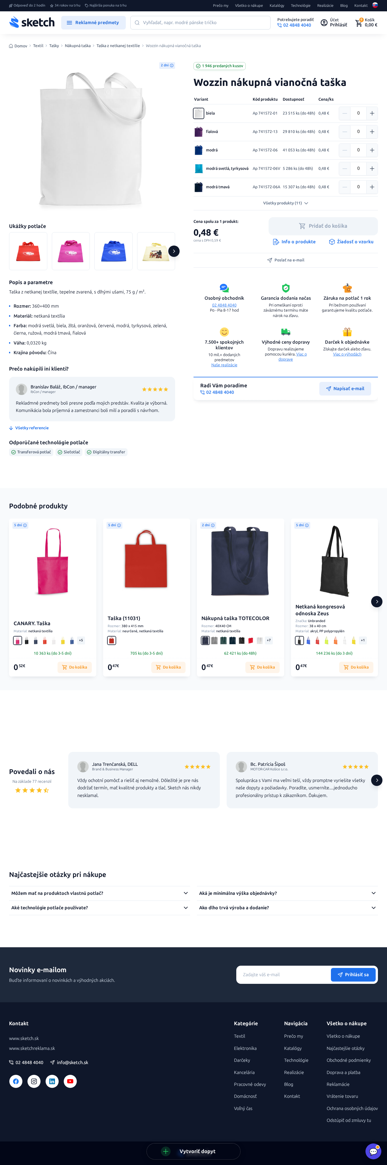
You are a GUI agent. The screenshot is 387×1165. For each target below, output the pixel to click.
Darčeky (242, 1060)
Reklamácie (338, 1084)
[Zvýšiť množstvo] (372, 113)
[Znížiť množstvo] (344, 113)
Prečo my (220, 6)
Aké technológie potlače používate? (49, 907)
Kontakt (361, 6)
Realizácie (325, 6)
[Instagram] (34, 1081)
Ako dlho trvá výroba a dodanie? (234, 907)
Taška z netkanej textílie (118, 46)
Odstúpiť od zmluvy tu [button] (349, 1120)
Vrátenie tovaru (342, 1096)
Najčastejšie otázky (346, 1048)
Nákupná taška (78, 46)
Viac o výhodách (347, 354)
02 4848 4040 (224, 305)
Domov (20, 46)
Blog (344, 6)
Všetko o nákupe (249, 6)
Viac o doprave (292, 357)
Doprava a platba (343, 1072)
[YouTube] (70, 1081)
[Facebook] (16, 1081)
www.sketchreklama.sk (32, 1048)
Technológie (301, 6)
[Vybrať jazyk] (375, 5)
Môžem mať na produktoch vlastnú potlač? (57, 893)
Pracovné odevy (250, 1084)
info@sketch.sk (72, 1062)
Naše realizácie (224, 365)
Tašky (54, 46)
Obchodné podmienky (349, 1060)
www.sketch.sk (24, 1038)
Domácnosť (245, 1096)
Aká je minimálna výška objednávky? (238, 893)
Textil (38, 46)
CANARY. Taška (32, 623)
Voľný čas (243, 1108)
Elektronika (245, 1048)
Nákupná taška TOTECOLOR (235, 618)
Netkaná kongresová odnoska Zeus (320, 610)
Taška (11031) (124, 618)
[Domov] (31, 22)
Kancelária (244, 1072)
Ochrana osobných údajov (352, 1108)
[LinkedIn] (52, 1081)
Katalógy (277, 6)
